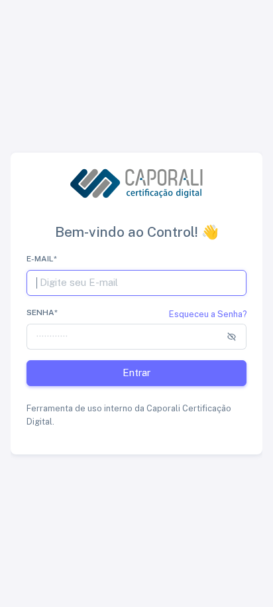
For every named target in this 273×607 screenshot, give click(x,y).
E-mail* (42, 258)
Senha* (42, 312)
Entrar (136, 372)
